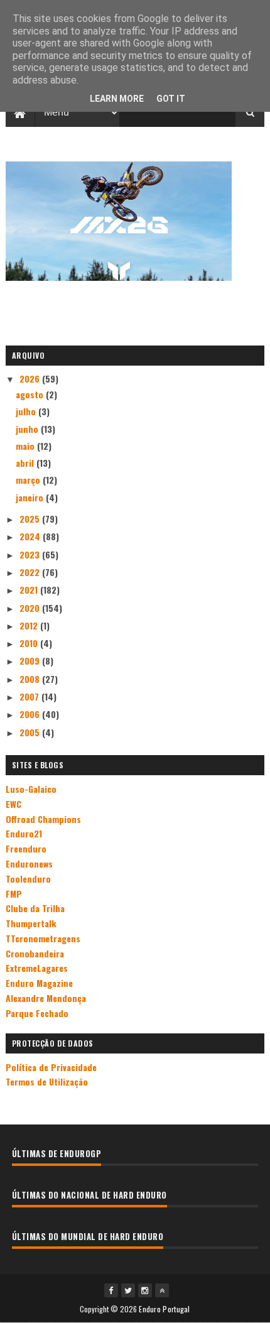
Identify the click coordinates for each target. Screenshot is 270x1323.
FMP (14, 893)
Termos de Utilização (47, 1081)
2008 (30, 678)
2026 (30, 378)
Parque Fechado (37, 1013)
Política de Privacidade (51, 1067)
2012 (29, 625)
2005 (30, 732)
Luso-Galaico (31, 788)
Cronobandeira (35, 953)
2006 (30, 714)
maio (26, 445)
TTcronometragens (43, 938)
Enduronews (29, 863)
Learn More (117, 99)
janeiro (31, 497)
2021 (29, 589)
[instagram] (145, 1290)
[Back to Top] (162, 1290)
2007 (30, 696)
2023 (30, 554)
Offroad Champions (43, 818)
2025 (30, 518)
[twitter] (128, 1290)
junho (28, 428)
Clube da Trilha (35, 908)
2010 (29, 643)
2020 (30, 607)
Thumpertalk (31, 923)
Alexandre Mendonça (46, 997)
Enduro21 (24, 833)
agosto (31, 394)
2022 (30, 572)
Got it (170, 99)
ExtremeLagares (37, 967)
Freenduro (26, 848)
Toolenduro (28, 878)
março (29, 479)
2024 (31, 536)
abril (26, 462)
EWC (13, 803)
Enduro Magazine (39, 982)
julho (27, 411)
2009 (30, 660)
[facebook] (111, 1290)
